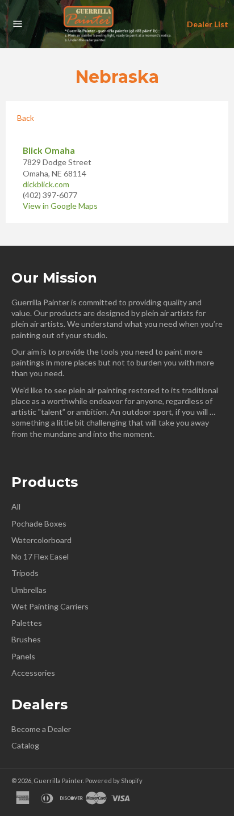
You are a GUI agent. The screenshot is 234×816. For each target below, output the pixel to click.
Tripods (25, 573)
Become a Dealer (41, 729)
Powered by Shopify (114, 780)
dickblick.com (46, 184)
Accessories (33, 673)
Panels (23, 656)
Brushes (26, 639)
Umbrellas (29, 590)
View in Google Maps (60, 206)
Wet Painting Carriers (50, 606)
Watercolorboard (41, 540)
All (15, 506)
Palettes (26, 623)
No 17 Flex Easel (40, 556)
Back (25, 118)
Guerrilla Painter (58, 780)
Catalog (25, 745)
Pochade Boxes (38, 523)
